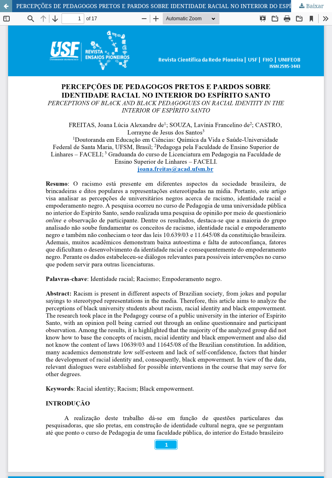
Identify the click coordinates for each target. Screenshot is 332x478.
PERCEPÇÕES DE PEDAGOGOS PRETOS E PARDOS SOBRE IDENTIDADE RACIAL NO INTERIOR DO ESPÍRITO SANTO (171, 6)
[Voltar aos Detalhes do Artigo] (6, 6)
